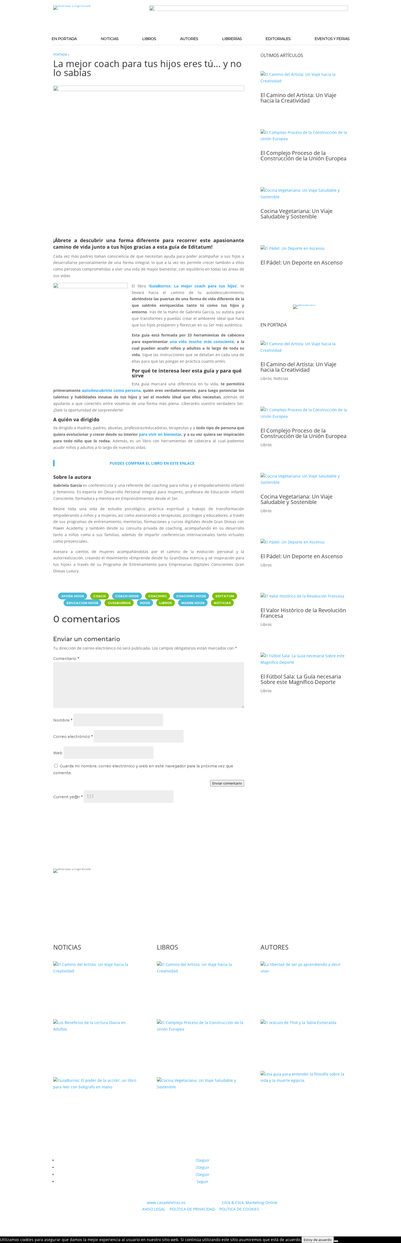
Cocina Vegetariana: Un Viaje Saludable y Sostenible (297, 213)
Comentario (66, 658)
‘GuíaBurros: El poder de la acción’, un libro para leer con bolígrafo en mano (96, 1106)
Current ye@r (68, 796)
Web (57, 752)
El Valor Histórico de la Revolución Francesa (303, 613)
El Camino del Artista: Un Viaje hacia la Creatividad (298, 97)
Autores (189, 38)
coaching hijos (191, 596)
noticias (222, 603)
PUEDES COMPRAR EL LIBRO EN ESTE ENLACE (152, 463)
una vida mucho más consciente (202, 341)
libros (165, 603)
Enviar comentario (227, 783)
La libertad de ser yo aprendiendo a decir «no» (303, 987)
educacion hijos (82, 603)
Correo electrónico (73, 736)
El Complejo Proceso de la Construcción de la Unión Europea (303, 155)
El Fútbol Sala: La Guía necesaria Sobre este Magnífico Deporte (301, 679)
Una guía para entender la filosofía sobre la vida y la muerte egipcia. (304, 1097)
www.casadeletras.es (166, 1202)
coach (99, 596)
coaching (157, 596)
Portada (60, 54)
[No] (336, 1241)
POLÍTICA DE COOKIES (239, 1209)
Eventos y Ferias (332, 38)
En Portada (64, 38)
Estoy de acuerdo (318, 1239)
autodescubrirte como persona (111, 390)
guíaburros (119, 603)
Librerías (232, 38)
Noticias (109, 38)
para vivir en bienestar (160, 434)
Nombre (62, 720)
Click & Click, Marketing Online (249, 1202)
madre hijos (193, 603)
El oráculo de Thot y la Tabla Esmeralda (295, 1039)
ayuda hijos (72, 596)
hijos (145, 603)
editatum (225, 596)
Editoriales (278, 38)
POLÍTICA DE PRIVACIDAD (192, 1209)
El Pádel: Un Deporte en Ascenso (302, 262)
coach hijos (127, 596)
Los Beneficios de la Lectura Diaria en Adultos (96, 1045)
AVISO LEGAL (153, 1209)
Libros (149, 38)
